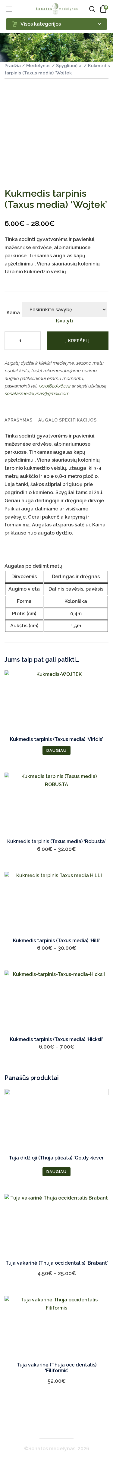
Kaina (13, 312)
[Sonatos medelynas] (57, 8)
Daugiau (56, 750)
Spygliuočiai (69, 65)
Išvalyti (64, 321)
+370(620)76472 (54, 386)
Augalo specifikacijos (67, 420)
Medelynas (38, 65)
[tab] (19, 420)
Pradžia (13, 65)
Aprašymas (19, 420)
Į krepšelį (77, 340)
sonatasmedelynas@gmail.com (37, 393)
